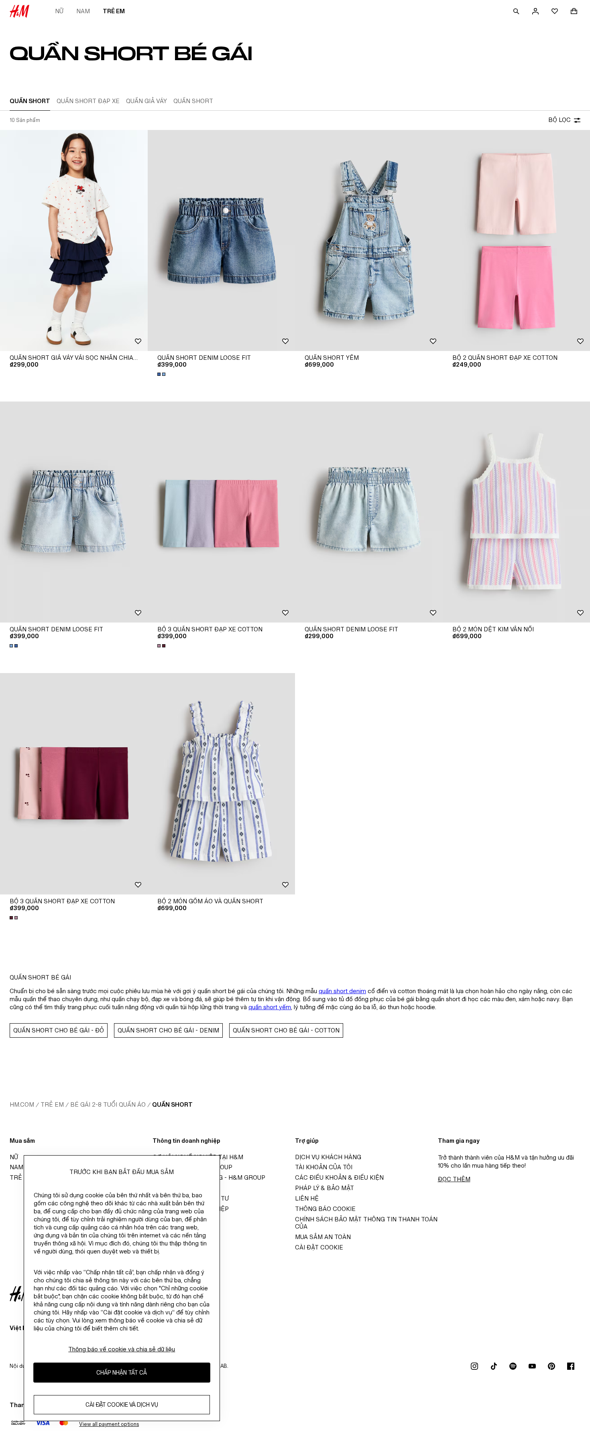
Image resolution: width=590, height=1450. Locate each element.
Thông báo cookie (325, 1208)
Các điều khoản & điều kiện (339, 1177)
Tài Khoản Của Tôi (323, 1167)
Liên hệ (307, 1198)
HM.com (22, 1104)
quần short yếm (269, 1007)
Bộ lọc (559, 119)
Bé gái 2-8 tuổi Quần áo (108, 1104)
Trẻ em (114, 11)
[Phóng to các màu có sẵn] (162, 374)
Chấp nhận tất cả (121, 1372)
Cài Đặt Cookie (319, 1247)
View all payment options (109, 1424)
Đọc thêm (454, 1179)
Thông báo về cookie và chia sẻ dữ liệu (121, 1349)
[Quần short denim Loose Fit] (221, 240)
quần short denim (342, 991)
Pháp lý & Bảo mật (324, 1187)
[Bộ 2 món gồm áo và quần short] (221, 783)
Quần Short (172, 1104)
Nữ (59, 11)
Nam (83, 11)
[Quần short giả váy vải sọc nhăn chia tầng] (74, 240)
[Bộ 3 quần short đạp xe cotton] (221, 512)
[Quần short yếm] (369, 240)
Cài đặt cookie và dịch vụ (121, 1404)
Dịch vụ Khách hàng (328, 1157)
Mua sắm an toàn (323, 1236)
